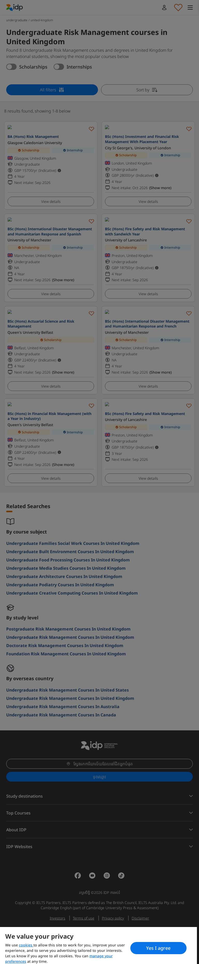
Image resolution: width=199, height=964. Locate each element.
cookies (26, 945)
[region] (98, 945)
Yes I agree (158, 948)
